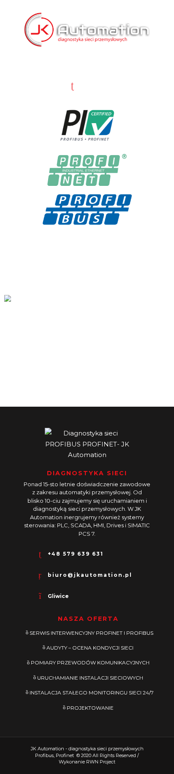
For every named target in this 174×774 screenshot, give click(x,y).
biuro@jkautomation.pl (90, 575)
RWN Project (100, 762)
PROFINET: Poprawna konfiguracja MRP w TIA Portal (84, 393)
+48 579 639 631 (114, 84)
